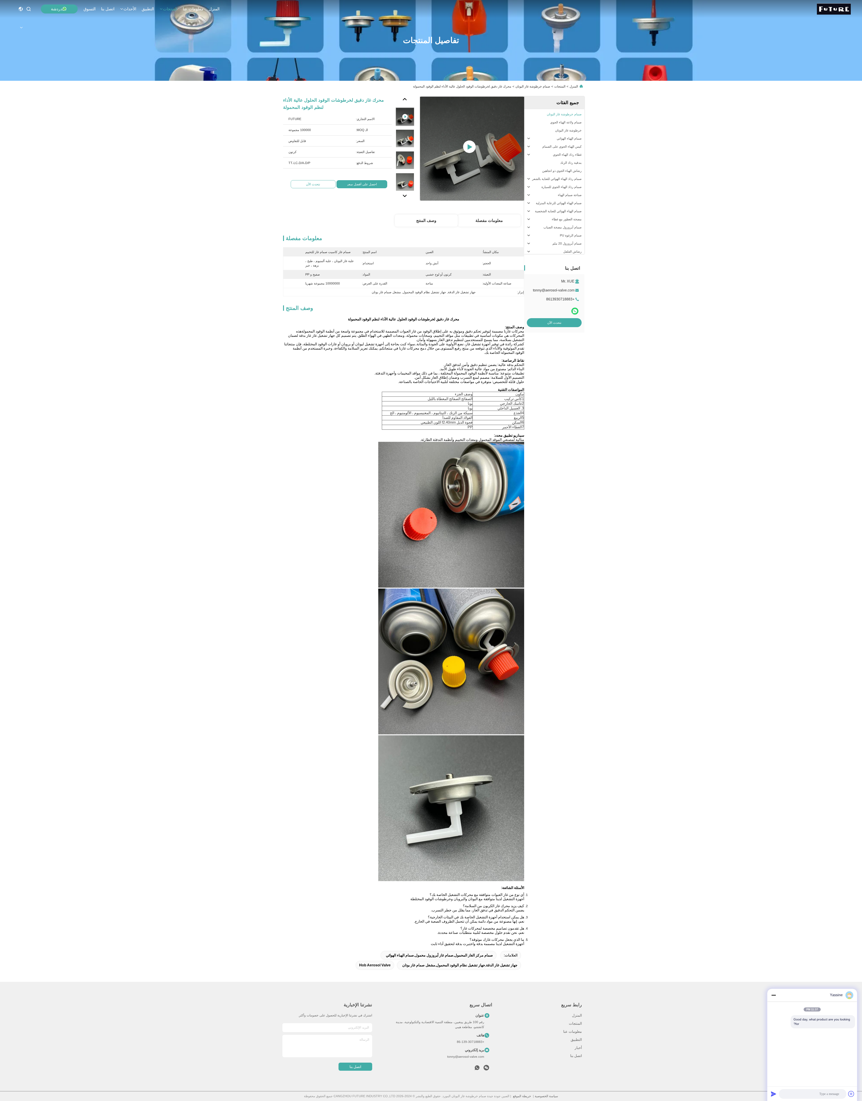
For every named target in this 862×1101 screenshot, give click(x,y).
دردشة (56, 9)
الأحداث (129, 9)
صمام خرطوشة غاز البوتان (532, 86)
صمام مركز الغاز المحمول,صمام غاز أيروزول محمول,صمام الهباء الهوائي (439, 955)
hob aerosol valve (375, 965)
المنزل (214, 9)
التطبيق (148, 9)
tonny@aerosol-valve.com (553, 290)
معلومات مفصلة (489, 220)
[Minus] (773, 995)
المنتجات (170, 9)
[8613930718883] (477, 1069)
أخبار (578, 1048)
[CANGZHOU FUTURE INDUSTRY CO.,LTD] (834, 9)
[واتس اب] (575, 311)
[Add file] (851, 1094)
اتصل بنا (107, 9)
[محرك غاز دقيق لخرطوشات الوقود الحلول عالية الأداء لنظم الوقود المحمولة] (472, 148)
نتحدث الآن (554, 322)
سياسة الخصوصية (546, 1096)
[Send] (773, 1094)
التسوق (90, 9)
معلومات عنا (193, 9)
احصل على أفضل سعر (362, 184)
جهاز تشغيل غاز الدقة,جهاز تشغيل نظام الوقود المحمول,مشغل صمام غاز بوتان (459, 965)
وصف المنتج (426, 220)
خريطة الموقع (522, 1096)
